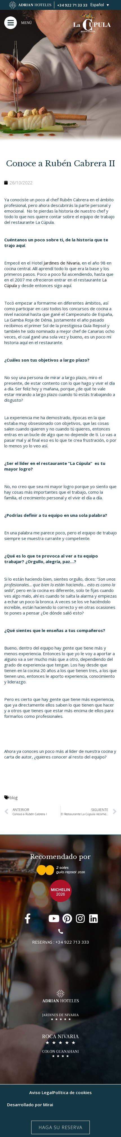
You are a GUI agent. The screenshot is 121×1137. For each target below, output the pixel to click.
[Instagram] (80, 918)
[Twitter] (41, 918)
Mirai (48, 1104)
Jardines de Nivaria (62, 263)
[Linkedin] (93, 918)
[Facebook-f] (27, 918)
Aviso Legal (41, 1092)
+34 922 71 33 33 (72, 5)
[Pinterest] (67, 918)
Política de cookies (72, 1092)
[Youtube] (54, 918)
